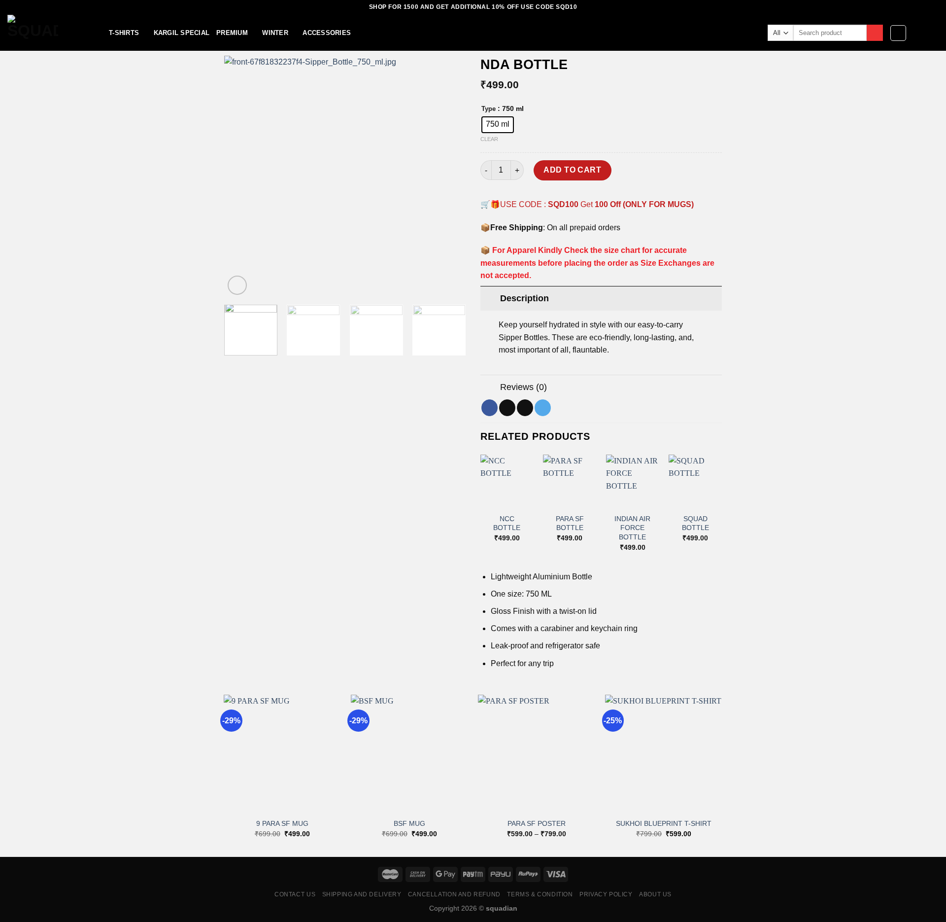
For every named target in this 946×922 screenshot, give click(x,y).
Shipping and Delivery (362, 894)
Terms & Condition (540, 894)
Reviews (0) (523, 387)
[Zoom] (237, 285)
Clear (489, 139)
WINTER (275, 32)
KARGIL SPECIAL (182, 32)
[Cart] (934, 33)
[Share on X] (507, 407)
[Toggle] (490, 298)
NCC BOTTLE (506, 523)
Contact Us (294, 894)
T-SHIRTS (124, 32)
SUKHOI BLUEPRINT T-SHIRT (663, 823)
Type (488, 109)
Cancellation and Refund (454, 894)
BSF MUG (409, 823)
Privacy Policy (606, 894)
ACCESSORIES (327, 32)
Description (524, 298)
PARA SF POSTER (536, 823)
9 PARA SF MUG (282, 823)
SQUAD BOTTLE (695, 523)
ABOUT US (655, 894)
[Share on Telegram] (543, 407)
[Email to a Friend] (525, 407)
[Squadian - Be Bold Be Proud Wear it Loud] (50, 33)
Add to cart (572, 170)
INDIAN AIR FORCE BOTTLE (632, 528)
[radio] (497, 124)
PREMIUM (232, 32)
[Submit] (875, 33)
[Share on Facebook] (489, 407)
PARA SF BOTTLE (570, 523)
